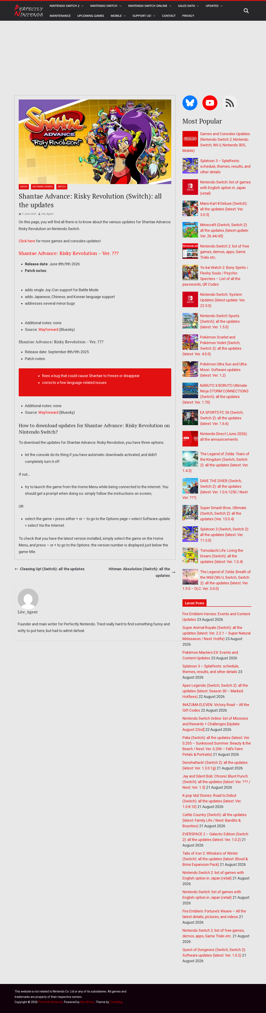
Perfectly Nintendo (50, 1002)
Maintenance (60, 16)
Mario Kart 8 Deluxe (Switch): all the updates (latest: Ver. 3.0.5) (223, 209)
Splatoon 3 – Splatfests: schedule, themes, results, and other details (225, 166)
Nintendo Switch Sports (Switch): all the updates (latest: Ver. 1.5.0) (220, 321)
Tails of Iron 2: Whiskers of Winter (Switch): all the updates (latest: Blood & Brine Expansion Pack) (215, 859)
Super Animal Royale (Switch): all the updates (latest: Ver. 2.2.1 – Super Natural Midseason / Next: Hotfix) (216, 633)
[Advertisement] (133, 52)
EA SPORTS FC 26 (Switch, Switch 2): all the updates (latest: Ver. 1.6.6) (221, 418)
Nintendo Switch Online (147, 6)
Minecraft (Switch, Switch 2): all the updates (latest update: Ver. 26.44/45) (224, 230)
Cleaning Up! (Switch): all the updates (52, 569)
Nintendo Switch (103, 6)
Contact (169, 16)
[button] (81, 6)
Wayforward (48, 329)
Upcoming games (90, 16)
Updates (212, 6)
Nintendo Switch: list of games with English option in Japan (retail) (225, 187)
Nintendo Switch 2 (64, 6)
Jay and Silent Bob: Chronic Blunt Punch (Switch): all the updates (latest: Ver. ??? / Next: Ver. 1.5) (216, 782)
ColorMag (116, 1002)
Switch (62, 187)
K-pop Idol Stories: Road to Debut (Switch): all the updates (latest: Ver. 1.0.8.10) (211, 801)
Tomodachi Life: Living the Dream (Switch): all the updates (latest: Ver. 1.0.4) (221, 556)
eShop (23, 187)
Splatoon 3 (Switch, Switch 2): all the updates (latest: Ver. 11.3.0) (224, 534)
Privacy (188, 16)
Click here (27, 241)
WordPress (87, 1002)
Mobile (116, 16)
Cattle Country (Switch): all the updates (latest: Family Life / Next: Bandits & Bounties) (214, 820)
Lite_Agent (47, 213)
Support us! (142, 16)
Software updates (43, 187)
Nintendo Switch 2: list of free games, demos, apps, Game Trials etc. (224, 252)
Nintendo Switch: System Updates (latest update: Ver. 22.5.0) (222, 300)
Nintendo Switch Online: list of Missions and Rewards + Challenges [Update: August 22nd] (215, 724)
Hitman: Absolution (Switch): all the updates (139, 572)
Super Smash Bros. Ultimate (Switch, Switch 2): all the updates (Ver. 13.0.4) (223, 513)
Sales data (186, 6)
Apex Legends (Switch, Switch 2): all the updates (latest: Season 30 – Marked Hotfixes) (215, 691)
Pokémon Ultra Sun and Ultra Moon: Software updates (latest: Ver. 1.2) (223, 369)
